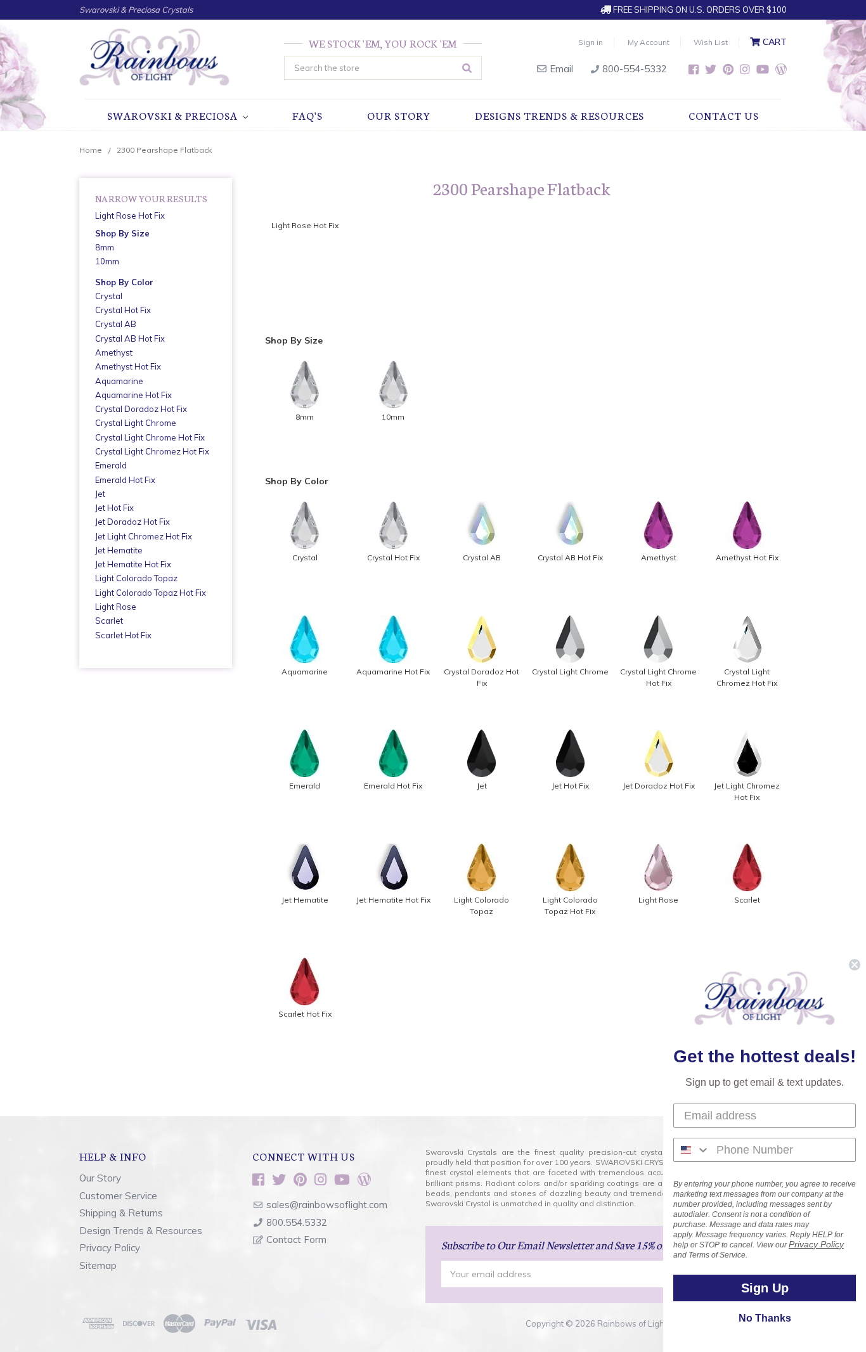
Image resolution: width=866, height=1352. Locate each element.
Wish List (711, 42)
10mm (107, 261)
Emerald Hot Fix (125, 480)
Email (560, 69)
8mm (104, 247)
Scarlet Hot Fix (123, 635)
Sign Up (765, 1288)
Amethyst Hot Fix (128, 366)
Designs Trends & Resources (559, 115)
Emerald (111, 465)
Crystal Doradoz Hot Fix (141, 409)
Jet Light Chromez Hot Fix (143, 536)
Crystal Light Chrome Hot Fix (150, 437)
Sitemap (98, 1265)
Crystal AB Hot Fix (130, 338)
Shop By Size (122, 233)
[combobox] (692, 1149)
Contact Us (723, 115)
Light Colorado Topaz (136, 578)
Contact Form (296, 1239)
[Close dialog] (854, 964)
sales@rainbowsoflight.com (326, 1205)
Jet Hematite (119, 550)
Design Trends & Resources (140, 1231)
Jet (100, 494)
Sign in (590, 42)
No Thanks (765, 1318)
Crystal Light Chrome (135, 423)
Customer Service (118, 1196)
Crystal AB (115, 324)
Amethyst (113, 352)
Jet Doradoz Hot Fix (132, 522)
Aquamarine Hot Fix (133, 395)
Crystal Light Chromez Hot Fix (152, 451)
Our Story (398, 115)
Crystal (108, 296)
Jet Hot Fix (114, 508)
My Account (648, 42)
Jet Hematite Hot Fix (133, 564)
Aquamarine (119, 381)
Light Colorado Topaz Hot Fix (150, 593)
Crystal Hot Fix (123, 310)
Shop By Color (124, 282)
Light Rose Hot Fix (130, 215)
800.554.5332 (296, 1222)
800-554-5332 (633, 69)
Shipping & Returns (121, 1213)
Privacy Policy (109, 1248)
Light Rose (115, 607)
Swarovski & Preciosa (173, 115)
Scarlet (109, 620)
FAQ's (307, 115)
